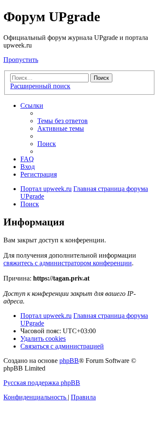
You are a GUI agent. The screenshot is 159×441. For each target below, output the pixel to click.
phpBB (69, 360)
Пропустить (20, 59)
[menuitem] (62, 120)
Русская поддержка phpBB (41, 382)
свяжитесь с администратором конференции (67, 263)
